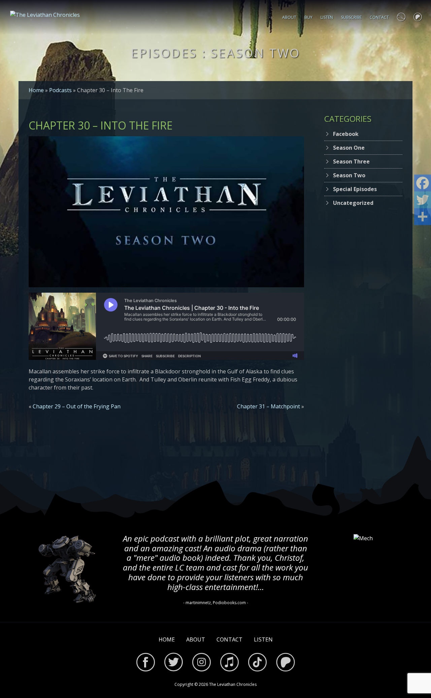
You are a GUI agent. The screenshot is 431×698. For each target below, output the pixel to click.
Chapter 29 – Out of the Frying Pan (77, 406)
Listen (327, 17)
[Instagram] (201, 663)
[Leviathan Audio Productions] (401, 17)
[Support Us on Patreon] (417, 17)
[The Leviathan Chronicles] (45, 14)
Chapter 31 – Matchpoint (268, 406)
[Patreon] (285, 663)
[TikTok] (257, 663)
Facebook (346, 134)
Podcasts (60, 90)
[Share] (422, 216)
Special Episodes (355, 189)
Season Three (351, 161)
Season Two (349, 175)
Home (36, 90)
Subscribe (351, 17)
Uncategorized (353, 203)
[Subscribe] (229, 663)
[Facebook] (145, 663)
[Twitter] (173, 663)
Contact (379, 17)
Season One (349, 147)
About (289, 17)
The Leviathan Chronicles (233, 684)
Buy (308, 17)
